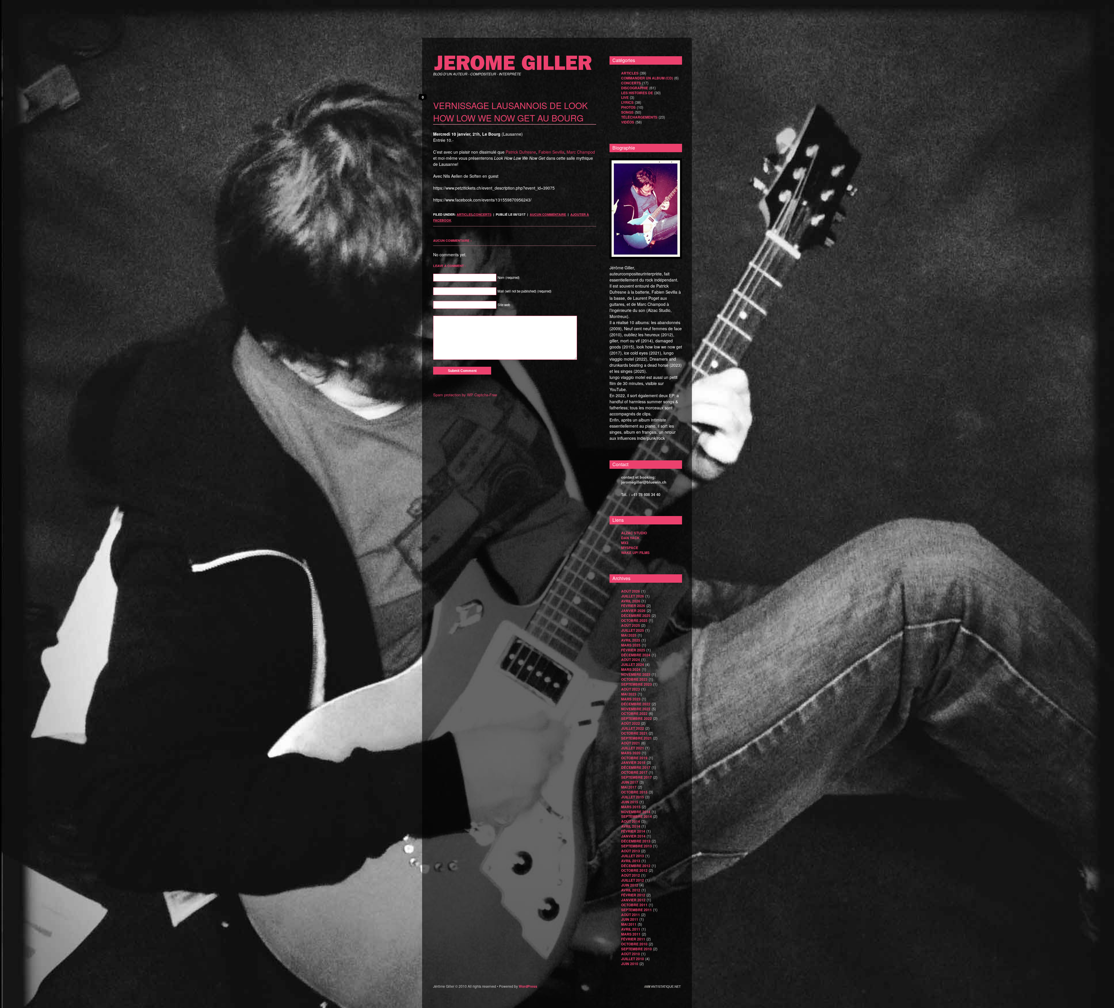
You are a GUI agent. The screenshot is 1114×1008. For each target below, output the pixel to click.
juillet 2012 (632, 880)
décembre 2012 (635, 865)
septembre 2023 (636, 684)
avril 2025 (630, 640)
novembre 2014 (635, 811)
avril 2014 (630, 826)
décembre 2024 (635, 655)
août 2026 (630, 591)
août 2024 (630, 659)
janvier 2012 (633, 899)
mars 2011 (631, 934)
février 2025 (633, 650)
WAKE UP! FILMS (635, 552)
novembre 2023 (635, 674)
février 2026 (633, 605)
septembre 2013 (636, 846)
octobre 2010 (634, 944)
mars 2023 (631, 699)
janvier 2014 (633, 836)
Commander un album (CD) (647, 78)
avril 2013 (630, 860)
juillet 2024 (632, 664)
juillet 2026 (632, 596)
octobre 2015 (634, 792)
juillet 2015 (632, 797)
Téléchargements (639, 117)
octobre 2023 (634, 679)
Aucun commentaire (548, 214)
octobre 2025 (634, 620)
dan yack (630, 537)
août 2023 (630, 689)
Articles (465, 214)
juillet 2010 (632, 958)
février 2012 (633, 895)
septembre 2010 (636, 948)
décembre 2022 (635, 703)
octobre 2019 (634, 757)
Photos (628, 107)
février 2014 (633, 831)
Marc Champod (581, 152)
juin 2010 (629, 963)
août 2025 (630, 625)
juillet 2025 (632, 630)
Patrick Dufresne (521, 152)
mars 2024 (631, 669)
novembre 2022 (635, 708)
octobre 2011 (634, 904)
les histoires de (637, 92)
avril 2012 (630, 890)
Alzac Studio (634, 532)
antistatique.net (666, 986)
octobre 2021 (634, 733)
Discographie (634, 87)
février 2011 (633, 939)
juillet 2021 (632, 748)
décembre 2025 (635, 615)
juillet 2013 (632, 855)
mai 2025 (628, 635)
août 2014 (630, 821)
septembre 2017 (636, 777)
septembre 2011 (636, 909)
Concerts (482, 214)
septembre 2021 (636, 738)
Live (625, 97)
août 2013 (630, 850)
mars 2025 (631, 645)
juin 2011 (629, 919)
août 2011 (630, 914)
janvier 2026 (633, 610)
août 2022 (630, 723)
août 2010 (630, 953)
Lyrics (627, 102)
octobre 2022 (634, 713)
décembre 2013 (635, 841)
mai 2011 (628, 924)
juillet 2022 (632, 728)
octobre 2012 (634, 870)
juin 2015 (629, 801)
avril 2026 (630, 601)
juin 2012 (629, 885)
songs (627, 112)
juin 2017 (629, 782)
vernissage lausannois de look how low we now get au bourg (510, 111)
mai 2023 (628, 694)
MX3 (624, 542)
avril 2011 (630, 929)
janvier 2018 (633, 762)
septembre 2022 (636, 718)
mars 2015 (631, 806)
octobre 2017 (634, 772)
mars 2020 (631, 752)
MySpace (629, 547)
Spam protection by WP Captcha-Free (465, 394)
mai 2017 (628, 787)
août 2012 (630, 875)
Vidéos (627, 122)
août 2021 (630, 743)
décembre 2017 (635, 767)
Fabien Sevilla (551, 152)
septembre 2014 (636, 816)
